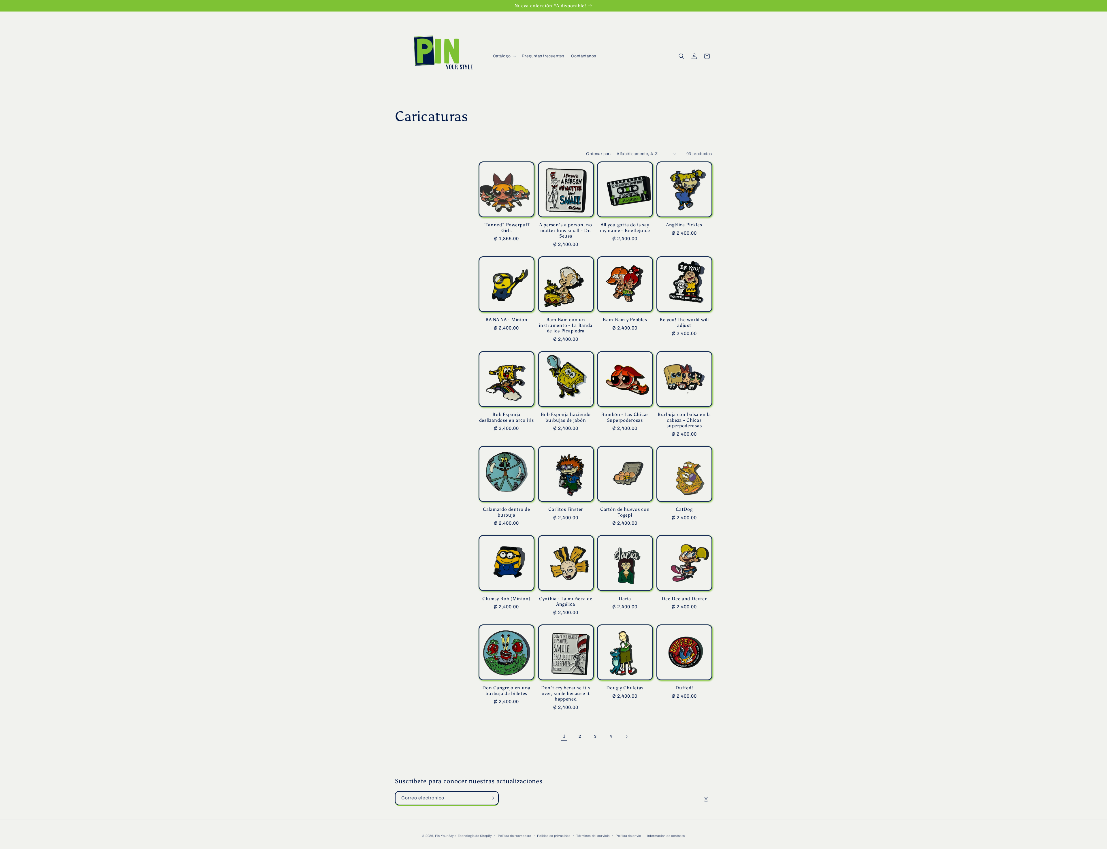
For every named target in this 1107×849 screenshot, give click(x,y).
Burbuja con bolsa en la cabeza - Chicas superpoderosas (684, 420)
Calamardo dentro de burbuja (506, 512)
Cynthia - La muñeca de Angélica (565, 601)
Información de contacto (666, 835)
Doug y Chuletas (624, 687)
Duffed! (684, 687)
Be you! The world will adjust (684, 322)
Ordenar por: (598, 154)
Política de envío (628, 835)
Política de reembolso (514, 835)
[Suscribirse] (491, 798)
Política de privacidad (553, 835)
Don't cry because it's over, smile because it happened (565, 693)
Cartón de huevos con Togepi (624, 512)
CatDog (684, 509)
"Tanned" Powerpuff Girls (506, 227)
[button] (504, 56)
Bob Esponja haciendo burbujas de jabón (566, 417)
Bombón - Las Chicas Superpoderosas (625, 417)
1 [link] (564, 736)
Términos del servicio (593, 835)
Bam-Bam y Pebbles (625, 319)
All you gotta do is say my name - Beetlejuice (625, 227)
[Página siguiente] (626, 736)
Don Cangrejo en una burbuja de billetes (506, 690)
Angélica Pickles (684, 224)
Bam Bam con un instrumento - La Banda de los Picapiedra (565, 325)
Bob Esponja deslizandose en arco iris (506, 417)
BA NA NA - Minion (506, 319)
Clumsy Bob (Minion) (506, 598)
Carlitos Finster (565, 509)
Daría (625, 598)
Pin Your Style (446, 835)
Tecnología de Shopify (475, 835)
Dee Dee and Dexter (684, 598)
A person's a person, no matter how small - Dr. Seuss (565, 230)
